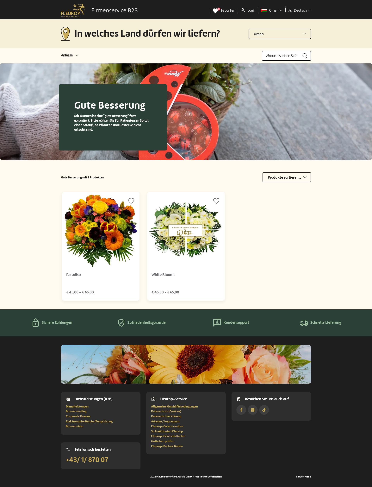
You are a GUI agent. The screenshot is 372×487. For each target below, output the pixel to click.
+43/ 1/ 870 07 (87, 460)
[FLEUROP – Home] (73, 10)
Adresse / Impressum (165, 421)
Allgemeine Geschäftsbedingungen (174, 406)
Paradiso (73, 274)
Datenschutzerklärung (166, 416)
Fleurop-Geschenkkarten (168, 436)
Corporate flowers (78, 416)
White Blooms (163, 274)
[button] (70, 55)
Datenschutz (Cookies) (166, 411)
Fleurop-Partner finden (167, 446)
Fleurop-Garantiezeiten (167, 426)
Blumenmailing (76, 411)
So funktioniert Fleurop (167, 431)
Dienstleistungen (77, 406)
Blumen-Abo (74, 426)
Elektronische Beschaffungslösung (89, 421)
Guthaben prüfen (162, 441)
